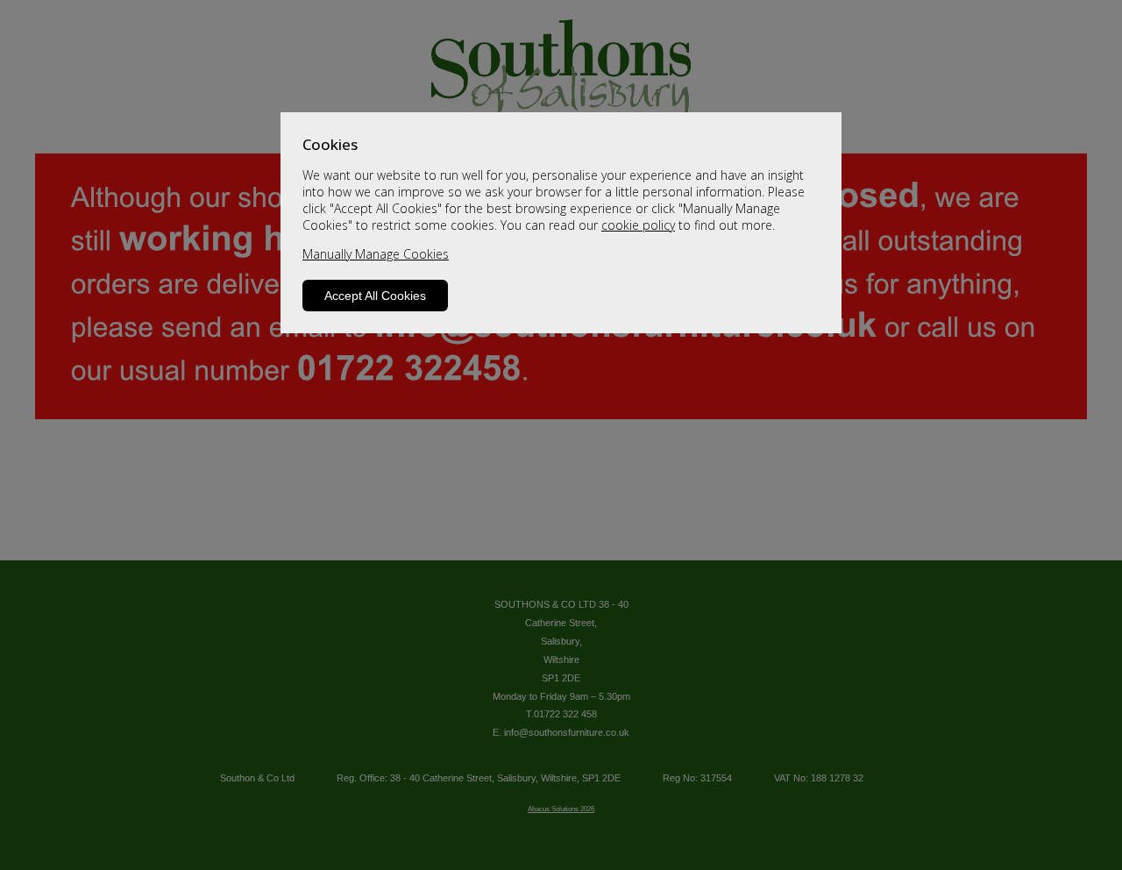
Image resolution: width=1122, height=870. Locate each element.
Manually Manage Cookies (375, 254)
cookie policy (638, 225)
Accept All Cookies (375, 296)
